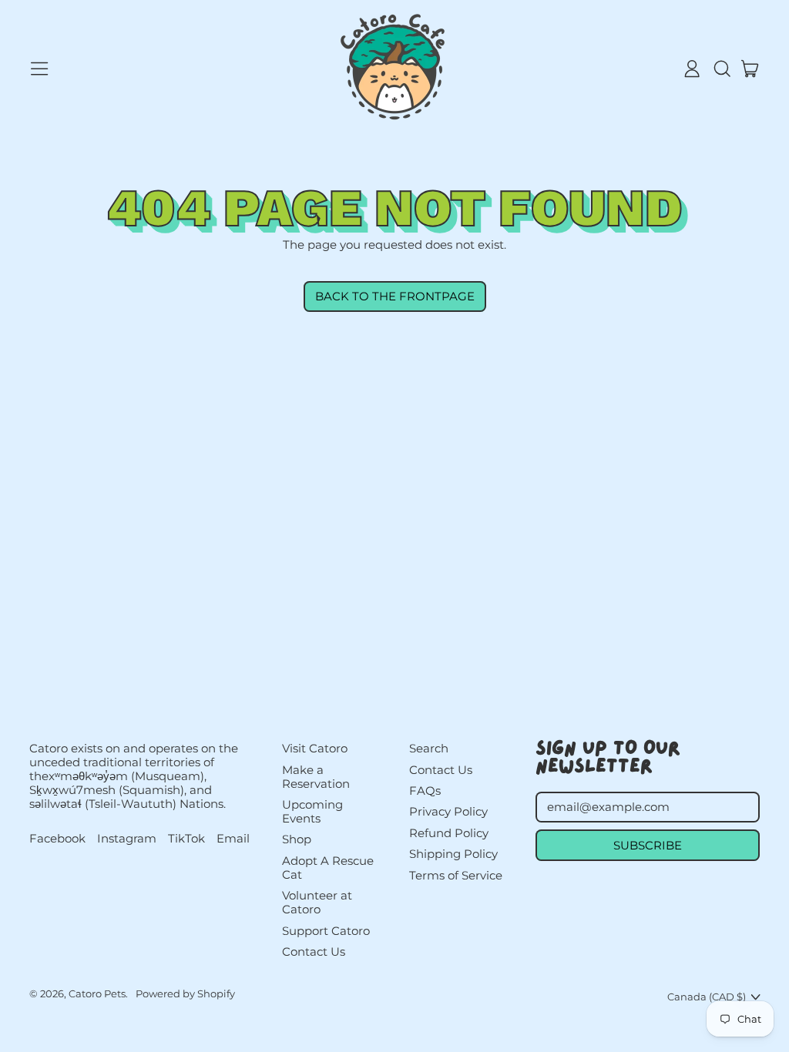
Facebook (57, 839)
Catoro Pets (97, 993)
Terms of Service (455, 875)
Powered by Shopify (185, 993)
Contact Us (313, 951)
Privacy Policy (448, 811)
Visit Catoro (314, 748)
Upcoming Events (312, 811)
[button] (721, 69)
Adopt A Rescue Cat (328, 867)
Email (233, 839)
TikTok (186, 839)
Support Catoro (326, 930)
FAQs (425, 790)
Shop (296, 839)
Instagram (126, 839)
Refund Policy (449, 833)
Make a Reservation (316, 776)
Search (428, 748)
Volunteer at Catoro (317, 902)
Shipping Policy (453, 853)
